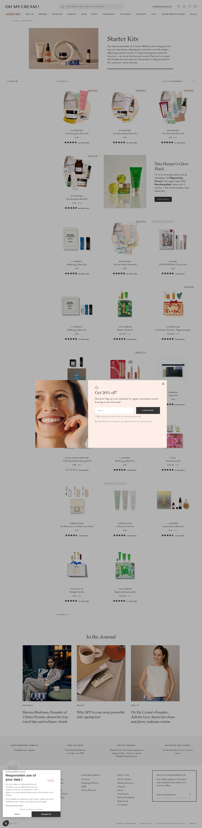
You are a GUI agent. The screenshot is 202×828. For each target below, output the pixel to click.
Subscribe (148, 410)
